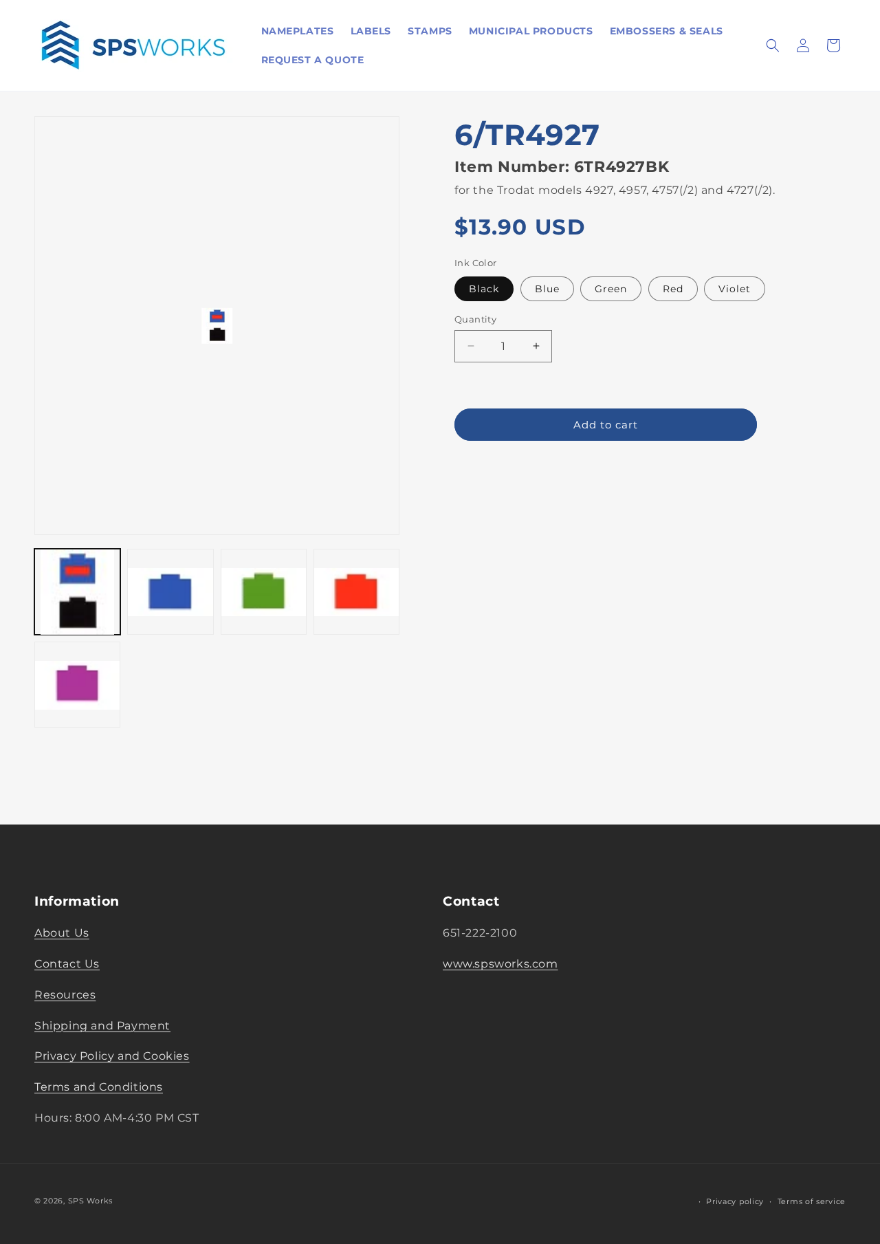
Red (673, 288)
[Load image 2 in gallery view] (170, 592)
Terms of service (812, 1201)
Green (611, 288)
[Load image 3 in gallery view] (264, 592)
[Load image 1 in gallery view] (77, 592)
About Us (61, 932)
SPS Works (90, 1200)
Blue (547, 288)
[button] (773, 45)
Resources (65, 994)
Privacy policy (735, 1201)
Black (484, 288)
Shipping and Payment (102, 1025)
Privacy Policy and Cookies (112, 1055)
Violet (734, 288)
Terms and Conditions (98, 1086)
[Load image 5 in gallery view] (77, 685)
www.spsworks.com (500, 963)
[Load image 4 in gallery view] (356, 592)
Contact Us (67, 963)
